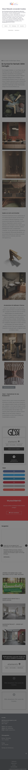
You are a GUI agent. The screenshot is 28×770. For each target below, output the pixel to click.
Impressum (17, 30)
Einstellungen (14, 25)
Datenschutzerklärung (10, 21)
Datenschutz (10, 30)
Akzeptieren (22, 25)
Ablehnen (5, 25)
